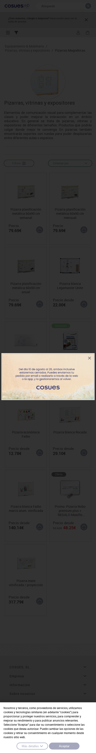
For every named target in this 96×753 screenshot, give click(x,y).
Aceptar (64, 746)
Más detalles (30, 746)
